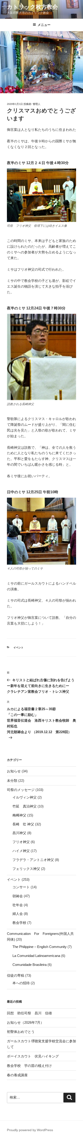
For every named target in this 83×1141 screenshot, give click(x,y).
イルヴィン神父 (24, 797)
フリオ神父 (21, 842)
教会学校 (19, 923)
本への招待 (21, 983)
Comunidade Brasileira (29, 965)
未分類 (12, 780)
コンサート (21, 887)
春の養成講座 (17, 1075)
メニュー (44, 25)
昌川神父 (19, 833)
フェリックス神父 (26, 869)
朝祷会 (17, 896)
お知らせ (14, 771)
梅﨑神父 (19, 815)
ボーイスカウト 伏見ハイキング (33, 1056)
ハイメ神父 (21, 851)
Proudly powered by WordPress (30, 1130)
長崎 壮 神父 (23, 824)
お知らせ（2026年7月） (25, 1022)
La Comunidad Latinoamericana (36, 956)
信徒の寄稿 (15, 975)
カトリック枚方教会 (32, 7)
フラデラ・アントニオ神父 (33, 860)
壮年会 (17, 905)
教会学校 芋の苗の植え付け (29, 1066)
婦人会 (17, 914)
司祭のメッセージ (21, 790)
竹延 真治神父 (24, 806)
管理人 (36, 104)
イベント (18, 647)
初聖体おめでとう (21, 1032)
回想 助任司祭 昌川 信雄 (29, 1013)
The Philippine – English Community (39, 947)
